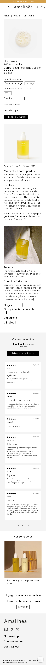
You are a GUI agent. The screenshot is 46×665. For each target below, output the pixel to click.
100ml (28, 88)
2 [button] (22, 525)
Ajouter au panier (16, 116)
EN (9, 7)
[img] (11, 365)
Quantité (8, 98)
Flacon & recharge (13, 83)
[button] (8, 70)
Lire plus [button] (9, 457)
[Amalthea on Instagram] (6, 631)
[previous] (5, 563)
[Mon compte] (37, 8)
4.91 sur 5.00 (30, 344)
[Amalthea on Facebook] (12, 631)
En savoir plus (22, 662)
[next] (41, 563)
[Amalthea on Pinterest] (17, 631)
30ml (20, 88)
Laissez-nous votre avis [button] (23, 353)
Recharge (29, 83)
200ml (8, 93)
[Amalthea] (23, 7)
